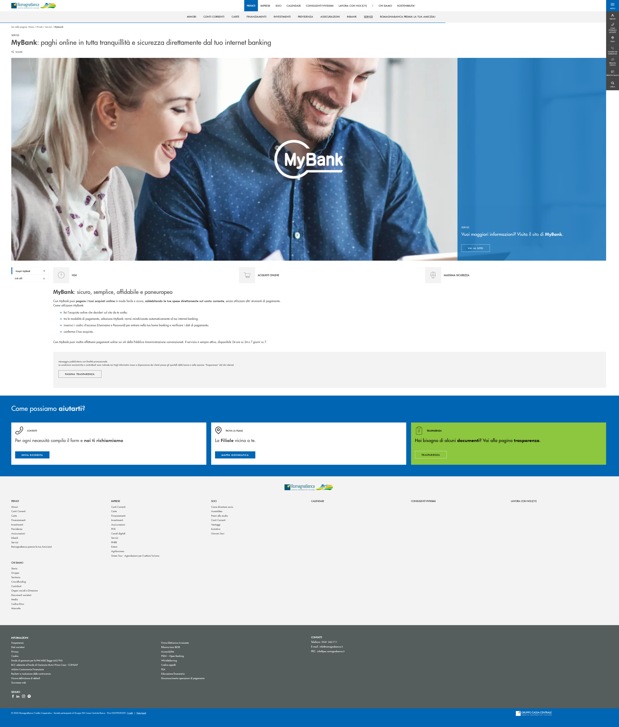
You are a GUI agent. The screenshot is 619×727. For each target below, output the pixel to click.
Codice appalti (180, 664)
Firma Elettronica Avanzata (187, 642)
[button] (612, 5)
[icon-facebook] (13, 696)
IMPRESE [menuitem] (265, 5)
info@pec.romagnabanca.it (330, 651)
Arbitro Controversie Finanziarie (39, 669)
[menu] (331, 5)
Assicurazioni (18, 533)
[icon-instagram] (23, 696)
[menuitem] (191, 16)
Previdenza (16, 529)
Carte (14, 515)
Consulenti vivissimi (423, 501)
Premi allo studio (219, 515)
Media (14, 599)
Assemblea (216, 511)
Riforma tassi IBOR (182, 647)
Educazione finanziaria (185, 673)
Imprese (115, 501)
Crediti (130, 712)
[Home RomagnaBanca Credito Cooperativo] (33, 5)
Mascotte (15, 608)
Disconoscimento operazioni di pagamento (195, 678)
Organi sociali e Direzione (24, 590)
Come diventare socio (222, 506)
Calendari (317, 501)
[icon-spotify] (29, 696)
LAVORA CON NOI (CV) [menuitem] (353, 5)
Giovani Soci (217, 533)
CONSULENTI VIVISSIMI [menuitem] (320, 5)
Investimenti (17, 524)
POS (113, 529)
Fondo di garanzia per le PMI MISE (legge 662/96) (49, 660)
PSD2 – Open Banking (184, 656)
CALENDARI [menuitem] (294, 5)
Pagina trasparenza (80, 374)
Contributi (16, 586)
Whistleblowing (181, 660)
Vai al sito (479, 248)
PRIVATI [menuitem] (251, 5)
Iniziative (215, 529)
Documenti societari (21, 595)
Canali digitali (118, 533)
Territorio (15, 577)
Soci (213, 501)
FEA (175, 669)
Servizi (48, 26)
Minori (14, 506)
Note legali (141, 712)
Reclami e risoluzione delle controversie (43, 673)
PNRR (114, 542)
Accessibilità (179, 651)
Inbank (14, 537)
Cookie (27, 656)
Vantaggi (215, 524)
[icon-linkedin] (18, 696)
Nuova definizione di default (37, 678)
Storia (14, 568)
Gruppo (15, 572)
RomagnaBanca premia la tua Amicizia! (31, 546)
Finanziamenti (18, 520)
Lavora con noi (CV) (523, 501)
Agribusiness (117, 551)
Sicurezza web (30, 682)
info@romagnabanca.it (331, 646)
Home (31, 26)
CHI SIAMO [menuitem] (385, 5)
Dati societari (30, 647)
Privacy (27, 651)
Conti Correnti (18, 511)
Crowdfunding (18, 581)
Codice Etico (17, 603)
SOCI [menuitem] (278, 5)
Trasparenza (29, 642)
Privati (40, 26)
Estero (114, 546)
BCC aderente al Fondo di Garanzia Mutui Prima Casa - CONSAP (56, 664)
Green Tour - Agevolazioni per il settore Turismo (135, 555)
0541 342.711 (329, 641)
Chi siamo (17, 562)
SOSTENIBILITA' (406, 5)
